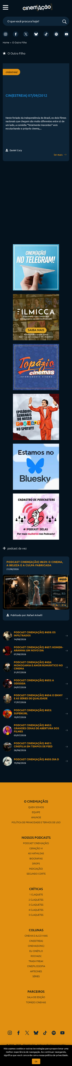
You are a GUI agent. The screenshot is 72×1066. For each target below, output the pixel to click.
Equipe (36, 812)
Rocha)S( (36, 956)
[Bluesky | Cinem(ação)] (36, 466)
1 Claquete (36, 894)
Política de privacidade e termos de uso (36, 822)
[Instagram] (5, 34)
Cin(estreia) (36, 940)
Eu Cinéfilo (36, 951)
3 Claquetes (36, 904)
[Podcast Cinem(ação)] (36, 416)
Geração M (36, 848)
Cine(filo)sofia (36, 966)
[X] (26, 34)
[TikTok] (46, 34)
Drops (36, 863)
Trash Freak (36, 961)
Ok (36, 1061)
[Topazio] (36, 366)
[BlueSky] (36, 34)
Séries (36, 976)
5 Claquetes (36, 914)
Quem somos (36, 807)
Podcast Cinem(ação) (36, 843)
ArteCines (36, 971)
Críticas (36, 889)
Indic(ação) (36, 868)
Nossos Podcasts (36, 837)
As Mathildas (36, 853)
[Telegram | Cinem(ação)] (36, 267)
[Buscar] (64, 22)
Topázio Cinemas (36, 1002)
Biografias (36, 858)
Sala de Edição (36, 997)
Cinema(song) (36, 945)
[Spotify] (56, 34)
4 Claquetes (36, 909)
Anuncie (36, 817)
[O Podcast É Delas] (36, 516)
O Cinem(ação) (36, 801)
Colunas (36, 930)
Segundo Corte (36, 873)
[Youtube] (66, 34)
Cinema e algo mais (36, 935)
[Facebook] (15, 34)
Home (6, 42)
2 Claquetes (36, 899)
